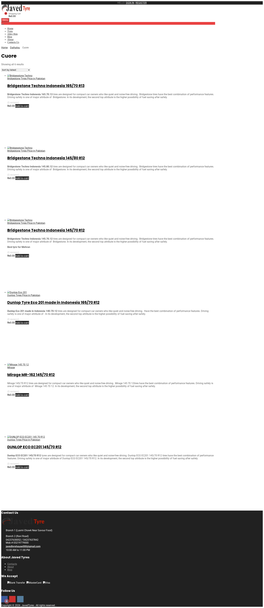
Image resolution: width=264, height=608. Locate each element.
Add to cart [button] (22, 106)
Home (10, 28)
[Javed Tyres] (16, 10)
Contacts (12, 563)
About (10, 39)
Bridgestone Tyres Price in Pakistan (26, 78)
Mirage (11, 367)
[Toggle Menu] (2, 24)
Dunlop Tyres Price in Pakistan (23, 295)
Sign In (130, 2)
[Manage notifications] (6, 601)
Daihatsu (15, 47)
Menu (5, 19)
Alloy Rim (12, 34)
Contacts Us (13, 42)
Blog (9, 36)
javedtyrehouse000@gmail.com (23, 546)
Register (141, 2)
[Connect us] (12, 599)
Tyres (10, 31)
